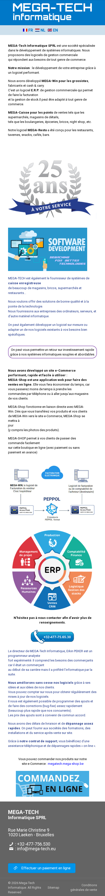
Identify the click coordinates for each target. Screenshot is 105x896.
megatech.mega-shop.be (66, 764)
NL (42, 30)
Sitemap (53, 887)
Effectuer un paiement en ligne (46, 868)
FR (30, 30)
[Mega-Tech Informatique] (52, 12)
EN (55, 30)
